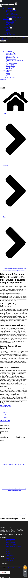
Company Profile (10, 66)
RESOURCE (6, 70)
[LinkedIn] (3, 42)
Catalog (8, 75)
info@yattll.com (9, 560)
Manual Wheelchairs (11, 54)
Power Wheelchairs (11, 53)
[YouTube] (4, 42)
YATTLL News (10, 68)
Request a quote (5, 563)
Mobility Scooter (10, 56)
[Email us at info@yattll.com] (25, 571)
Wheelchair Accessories (12, 57)
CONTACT (3, 80)
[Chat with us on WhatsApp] (25, 574)
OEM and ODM (10, 64)
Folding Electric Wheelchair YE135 (14, 465)
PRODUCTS (5, 421)
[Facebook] (1, 42)
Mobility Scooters (10, 540)
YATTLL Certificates (11, 63)
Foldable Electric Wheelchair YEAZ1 (14, 515)
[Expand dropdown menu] (13, 52)
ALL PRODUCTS (8, 52)
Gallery (8, 74)
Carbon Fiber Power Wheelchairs (14, 60)
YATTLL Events (10, 67)
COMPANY (6, 61)
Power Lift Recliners (11, 59)
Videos (8, 73)
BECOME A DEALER (9, 77)
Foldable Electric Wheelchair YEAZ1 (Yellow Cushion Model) (14, 490)
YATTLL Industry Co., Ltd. (13, 567)
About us (8, 551)
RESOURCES (5, 406)
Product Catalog (9, 553)
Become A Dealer (10, 555)
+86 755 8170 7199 (10, 558)
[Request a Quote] (25, 567)
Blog (7, 71)
